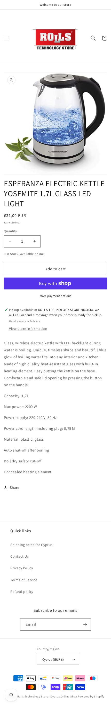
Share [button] (14, 487)
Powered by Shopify (91, 696)
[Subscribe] (85, 624)
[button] (6, 38)
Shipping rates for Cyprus (31, 544)
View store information (28, 328)
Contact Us (19, 556)
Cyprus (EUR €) (53, 659)
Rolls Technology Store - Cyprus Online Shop (47, 696)
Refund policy (21, 591)
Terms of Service (23, 580)
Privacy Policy (21, 568)
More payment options (56, 296)
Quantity (10, 231)
